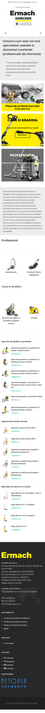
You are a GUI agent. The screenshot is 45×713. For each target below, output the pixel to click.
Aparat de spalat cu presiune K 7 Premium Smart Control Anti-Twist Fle (26, 385)
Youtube (10, 668)
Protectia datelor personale (15, 622)
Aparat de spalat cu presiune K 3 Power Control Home (25, 349)
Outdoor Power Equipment (34, 273)
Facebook (9, 658)
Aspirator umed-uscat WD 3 (23, 439)
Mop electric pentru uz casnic (15, 486)
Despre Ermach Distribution (15, 625)
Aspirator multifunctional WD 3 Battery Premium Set (25, 450)
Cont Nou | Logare (22, 7)
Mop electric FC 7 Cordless (23, 504)
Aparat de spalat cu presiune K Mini (26, 396)
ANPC (6, 629)
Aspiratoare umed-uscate (14, 421)
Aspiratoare (11, 272)
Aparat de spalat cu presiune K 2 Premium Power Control (25, 408)
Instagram (9, 661)
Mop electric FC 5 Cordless (23, 515)
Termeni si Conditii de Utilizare (17, 618)
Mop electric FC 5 (18, 526)
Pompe (34, 318)
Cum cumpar (9, 643)
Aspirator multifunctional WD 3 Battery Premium (25, 462)
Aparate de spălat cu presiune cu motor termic (11, 321)
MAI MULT (22, 135)
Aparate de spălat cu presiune (16, 341)
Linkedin (9, 665)
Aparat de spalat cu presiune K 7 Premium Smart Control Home (25, 372)
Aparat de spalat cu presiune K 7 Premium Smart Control (25, 360)
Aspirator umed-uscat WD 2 (23, 428)
